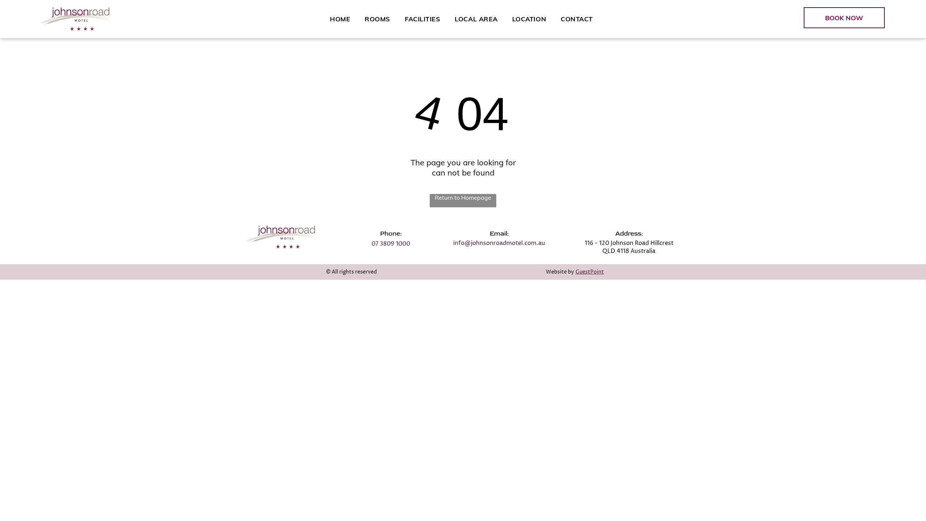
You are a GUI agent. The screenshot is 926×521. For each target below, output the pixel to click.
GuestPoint (589, 271)
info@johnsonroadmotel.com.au (499, 243)
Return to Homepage (463, 197)
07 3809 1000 (390, 244)
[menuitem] (340, 19)
